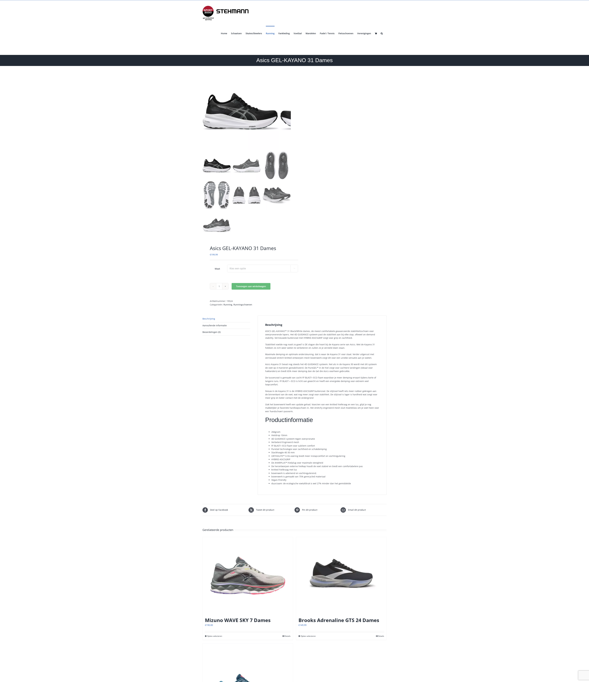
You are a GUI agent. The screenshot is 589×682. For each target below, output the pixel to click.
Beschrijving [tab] (208, 318)
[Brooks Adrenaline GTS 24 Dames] (341, 575)
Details (288, 636)
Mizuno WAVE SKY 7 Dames (238, 620)
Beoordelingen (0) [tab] (211, 332)
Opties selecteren (214, 636)
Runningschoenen (242, 304)
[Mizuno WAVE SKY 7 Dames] (248, 575)
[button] (382, 33)
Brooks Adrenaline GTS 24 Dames (338, 620)
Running (227, 304)
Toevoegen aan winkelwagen (251, 286)
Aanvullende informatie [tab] (214, 325)
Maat (217, 268)
